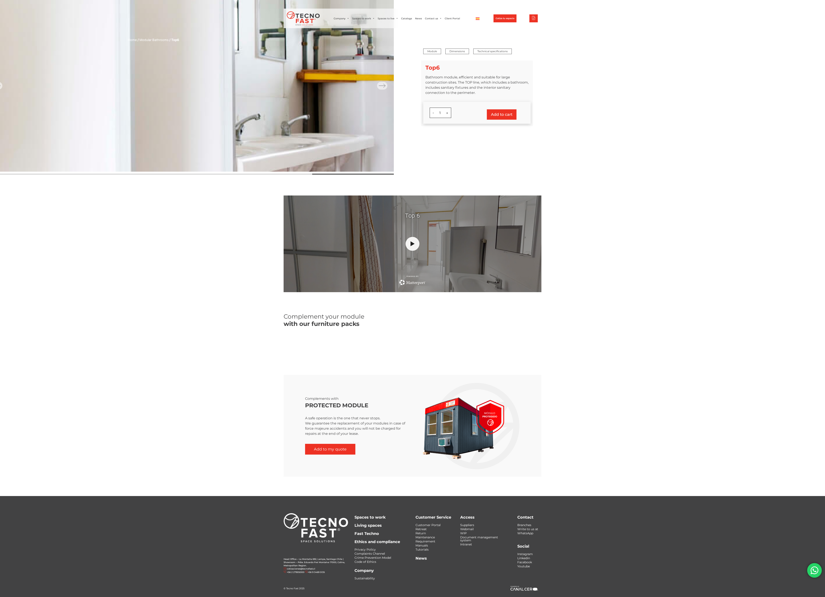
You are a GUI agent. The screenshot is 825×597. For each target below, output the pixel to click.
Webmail (467, 529)
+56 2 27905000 (400, 4)
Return (421, 533)
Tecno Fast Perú (519, 4)
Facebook (524, 562)
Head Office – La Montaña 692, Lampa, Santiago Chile (313, 559)
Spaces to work (361, 18)
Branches (524, 525)
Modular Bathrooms (154, 40)
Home (132, 40)
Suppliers (467, 525)
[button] (432, 51)
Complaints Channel (369, 554)
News (418, 18)
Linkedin (523, 558)
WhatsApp (525, 533)
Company (339, 18)
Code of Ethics (365, 562)
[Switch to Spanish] (478, 18)
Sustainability (364, 578)
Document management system (479, 538)
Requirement (425, 541)
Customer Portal (428, 525)
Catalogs (406, 18)
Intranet (466, 544)
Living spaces (368, 525)
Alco (474, 4)
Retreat (421, 529)
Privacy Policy (365, 549)
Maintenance (425, 537)
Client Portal (452, 18)
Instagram (525, 554)
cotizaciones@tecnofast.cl (301, 568)
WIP (463, 533)
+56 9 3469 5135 (422, 4)
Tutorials (422, 549)
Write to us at (527, 529)
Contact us (431, 18)
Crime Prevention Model (372, 558)
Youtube (523, 566)
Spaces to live (386, 18)
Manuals (422, 545)
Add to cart (501, 114)
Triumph (493, 4)
